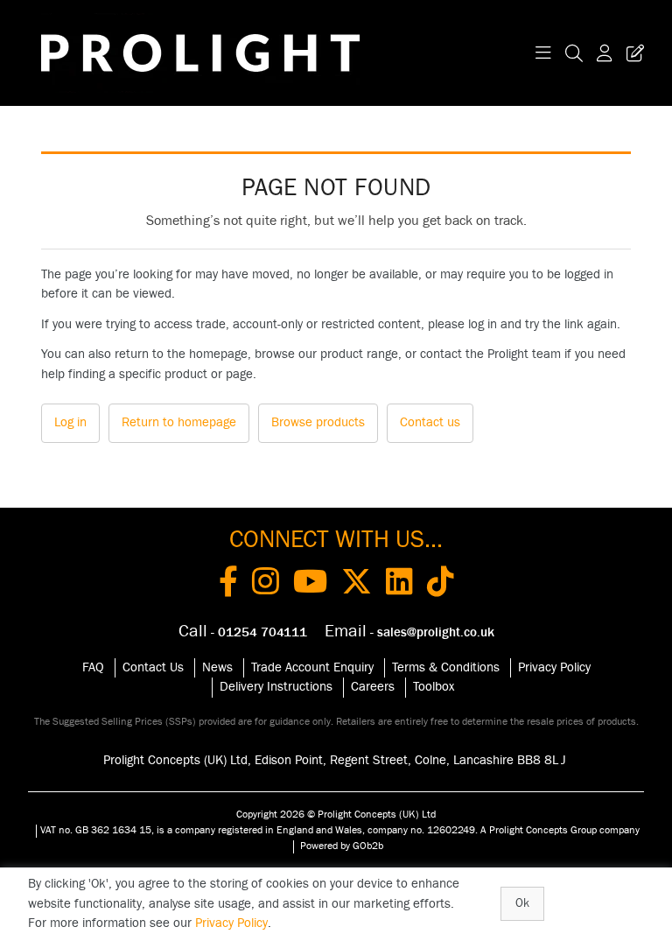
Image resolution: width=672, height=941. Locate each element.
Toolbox (433, 686)
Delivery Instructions (276, 686)
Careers (373, 686)
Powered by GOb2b (341, 845)
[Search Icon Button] (574, 53)
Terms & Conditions (446, 667)
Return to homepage (179, 422)
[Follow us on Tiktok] (440, 584)
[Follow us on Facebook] (228, 584)
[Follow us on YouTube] (310, 584)
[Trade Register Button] (632, 53)
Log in (70, 422)
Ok (522, 903)
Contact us (430, 422)
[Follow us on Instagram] (265, 584)
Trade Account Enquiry (312, 667)
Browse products (318, 422)
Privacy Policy (554, 667)
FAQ (93, 667)
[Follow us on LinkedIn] (399, 584)
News (217, 667)
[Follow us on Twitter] (356, 584)
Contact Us (153, 667)
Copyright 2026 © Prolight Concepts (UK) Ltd (336, 814)
